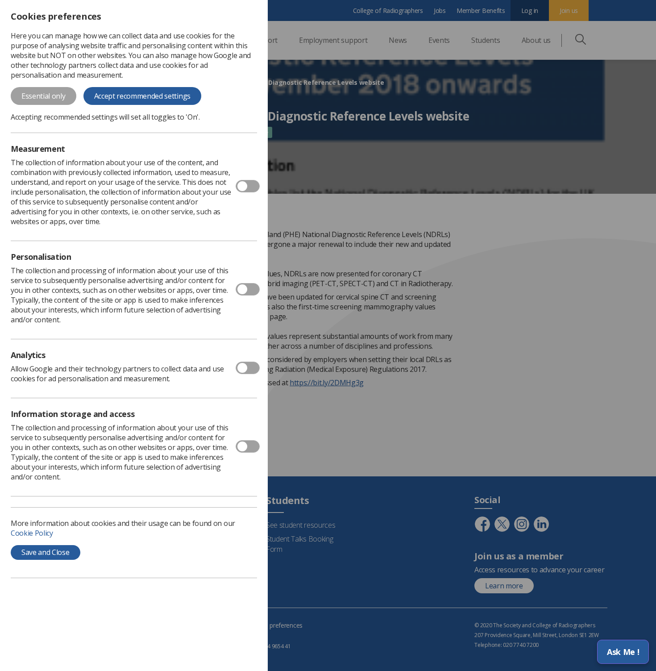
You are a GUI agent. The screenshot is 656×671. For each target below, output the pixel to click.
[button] (623, 652)
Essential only (43, 96)
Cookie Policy (32, 533)
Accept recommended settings (142, 96)
